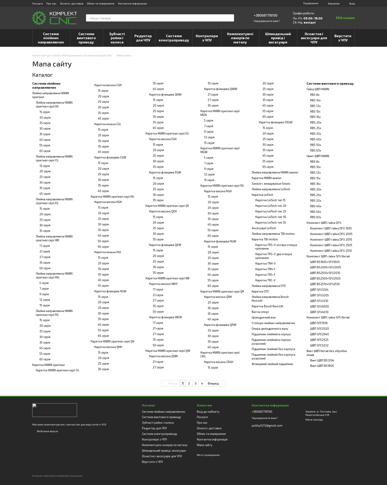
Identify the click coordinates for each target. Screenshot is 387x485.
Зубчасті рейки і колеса (117, 38)
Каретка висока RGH (218, 191)
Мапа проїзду (314, 419)
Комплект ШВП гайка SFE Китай (328, 317)
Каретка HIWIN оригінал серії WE (168, 278)
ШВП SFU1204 (319, 289)
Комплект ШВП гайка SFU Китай (328, 256)
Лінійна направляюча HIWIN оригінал (50, 95)
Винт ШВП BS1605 (322, 365)
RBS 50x (315, 145)
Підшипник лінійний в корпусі (271, 334)
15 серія (44, 112)
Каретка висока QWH (163, 356)
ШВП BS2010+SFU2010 (325, 273)
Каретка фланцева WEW (165, 317)
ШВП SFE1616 (319, 323)
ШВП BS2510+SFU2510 (325, 284)
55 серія (44, 145)
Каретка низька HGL (107, 252)
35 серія (44, 134)
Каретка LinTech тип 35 (270, 222)
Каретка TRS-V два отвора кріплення (273, 256)
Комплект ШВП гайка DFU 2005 (331, 234)
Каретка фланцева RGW (220, 241)
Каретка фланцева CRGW (275, 122)
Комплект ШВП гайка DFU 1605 (331, 228)
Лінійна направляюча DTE (269, 286)
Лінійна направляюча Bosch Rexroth (270, 298)
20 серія (45, 117)
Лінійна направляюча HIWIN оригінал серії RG (54, 312)
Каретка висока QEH (163, 211)
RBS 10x (315, 100)
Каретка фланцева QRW (220, 325)
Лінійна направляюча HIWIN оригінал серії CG (54, 158)
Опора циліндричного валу (270, 328)
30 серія (44, 128)
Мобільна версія (47, 431)
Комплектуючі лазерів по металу (240, 38)
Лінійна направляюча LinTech (271, 189)
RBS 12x (315, 106)
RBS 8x (315, 94)
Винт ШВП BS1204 (322, 360)
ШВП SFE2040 (319, 334)
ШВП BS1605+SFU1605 (325, 262)
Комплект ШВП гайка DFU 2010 (331, 239)
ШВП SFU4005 (319, 306)
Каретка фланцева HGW (110, 291)
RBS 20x (315, 122)
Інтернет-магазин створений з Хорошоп (57, 475)
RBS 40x (315, 139)
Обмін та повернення (100, 3)
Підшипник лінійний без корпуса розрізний (273, 356)
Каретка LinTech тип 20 (270, 205)
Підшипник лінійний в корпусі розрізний (271, 341)
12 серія (44, 299)
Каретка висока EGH (162, 139)
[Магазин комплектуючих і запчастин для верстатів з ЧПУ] (54, 409)
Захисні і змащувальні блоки (271, 183)
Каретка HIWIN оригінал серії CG (57, 370)
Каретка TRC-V (265, 280)
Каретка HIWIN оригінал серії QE (167, 205)
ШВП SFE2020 (319, 328)
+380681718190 (265, 15)
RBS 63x (315, 150)
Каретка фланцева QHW (165, 94)
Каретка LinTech (262, 195)
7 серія (44, 288)
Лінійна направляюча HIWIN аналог (275, 172)
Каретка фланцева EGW (165, 172)
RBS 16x (315, 117)
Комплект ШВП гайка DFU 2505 (331, 245)
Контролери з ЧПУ (207, 38)
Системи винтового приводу (86, 38)
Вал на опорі (260, 312)
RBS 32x (315, 133)
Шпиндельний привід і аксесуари (278, 38)
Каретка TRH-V (265, 263)
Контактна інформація (132, 3)
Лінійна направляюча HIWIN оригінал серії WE (54, 238)
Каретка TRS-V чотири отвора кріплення (276, 246)
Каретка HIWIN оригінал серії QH (112, 341)
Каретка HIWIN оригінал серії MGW (220, 150)
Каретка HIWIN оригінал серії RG (222, 185)
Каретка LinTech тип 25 (270, 211)
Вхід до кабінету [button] (208, 411)
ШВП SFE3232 (319, 345)
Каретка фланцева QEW (165, 245)
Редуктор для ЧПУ (143, 38)
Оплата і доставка (71, 3)
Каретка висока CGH (108, 85)
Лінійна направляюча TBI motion (273, 233)
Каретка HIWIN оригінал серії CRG (220, 354)
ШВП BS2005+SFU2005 (325, 267)
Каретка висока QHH (108, 347)
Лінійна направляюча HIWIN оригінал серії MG (54, 275)
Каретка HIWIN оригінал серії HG (112, 196)
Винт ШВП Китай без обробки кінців (327, 353)
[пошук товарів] (230, 17)
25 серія (44, 123)
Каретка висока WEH (163, 284)
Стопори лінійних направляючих (273, 323)
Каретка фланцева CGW (110, 157)
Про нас (51, 3)
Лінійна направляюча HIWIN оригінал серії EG (54, 201)
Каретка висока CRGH (218, 362)
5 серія (44, 283)
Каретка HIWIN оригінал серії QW (168, 351)
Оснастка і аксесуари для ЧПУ (314, 38)
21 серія (44, 251)
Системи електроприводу (174, 38)
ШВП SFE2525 (319, 340)
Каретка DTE (260, 291)
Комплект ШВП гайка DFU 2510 (331, 250)
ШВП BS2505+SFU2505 (325, 278)
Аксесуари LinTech (264, 228)
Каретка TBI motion (265, 239)
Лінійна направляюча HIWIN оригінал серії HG (54, 104)
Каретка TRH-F (265, 269)
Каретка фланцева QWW (220, 89)
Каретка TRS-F (265, 274)
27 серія (44, 257)
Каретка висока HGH (108, 202)
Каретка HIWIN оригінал (48, 365)
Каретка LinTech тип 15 (270, 200)
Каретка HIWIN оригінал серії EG (167, 133)
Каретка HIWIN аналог (267, 178)
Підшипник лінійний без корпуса (273, 349)
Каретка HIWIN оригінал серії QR (222, 291)
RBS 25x (315, 128)
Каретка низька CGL (107, 124)
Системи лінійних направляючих (51, 38)
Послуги (37, 3)
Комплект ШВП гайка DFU (324, 222)
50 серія (44, 268)
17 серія (44, 246)
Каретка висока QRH (218, 297)
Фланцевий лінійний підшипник (272, 364)
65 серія (44, 151)
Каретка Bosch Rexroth (267, 306)
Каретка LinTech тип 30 (270, 217)
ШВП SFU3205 (319, 295)
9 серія (44, 294)
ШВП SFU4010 (319, 312)
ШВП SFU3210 (319, 301)
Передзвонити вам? (267, 20)
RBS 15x (315, 111)
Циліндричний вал (264, 317)
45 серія (44, 139)
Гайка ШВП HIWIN (318, 89)
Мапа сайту (204, 445)
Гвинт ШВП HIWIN (318, 156)
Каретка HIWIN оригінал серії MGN (220, 113)
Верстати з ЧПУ (342, 38)
